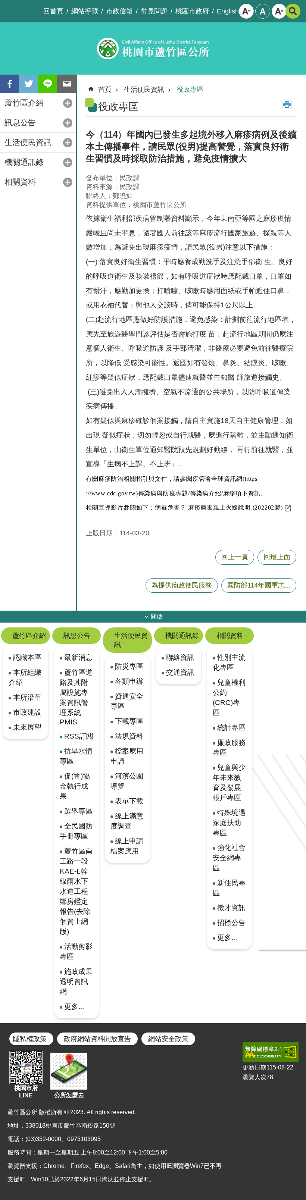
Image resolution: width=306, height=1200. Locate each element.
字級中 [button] (262, 11)
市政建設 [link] (27, 712)
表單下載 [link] (129, 801)
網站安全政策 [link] (168, 1039)
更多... (74, 1006)
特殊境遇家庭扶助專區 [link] (229, 822)
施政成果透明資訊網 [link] (76, 981)
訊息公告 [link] (20, 122)
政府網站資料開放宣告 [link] (97, 1039)
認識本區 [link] (27, 657)
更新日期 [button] (254, 1067)
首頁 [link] (105, 89)
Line (47, 84)
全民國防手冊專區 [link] (76, 831)
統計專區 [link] (231, 727)
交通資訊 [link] (180, 672)
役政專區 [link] (190, 89)
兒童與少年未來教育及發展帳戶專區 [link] (229, 782)
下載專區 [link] (129, 721)
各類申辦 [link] (129, 681)
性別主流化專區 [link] (229, 662)
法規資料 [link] (129, 736)
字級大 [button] (279, 11)
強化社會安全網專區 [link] (229, 857)
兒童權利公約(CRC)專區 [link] (229, 697)
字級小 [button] (246, 11)
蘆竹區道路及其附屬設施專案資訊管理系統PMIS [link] (76, 697)
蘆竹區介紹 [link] (24, 102)
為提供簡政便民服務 (182, 585)
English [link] (228, 11)
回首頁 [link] (53, 11)
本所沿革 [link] (27, 697)
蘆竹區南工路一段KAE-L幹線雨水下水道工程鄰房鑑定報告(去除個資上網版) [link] (76, 891)
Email (66, 84)
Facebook (9, 84)
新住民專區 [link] (229, 887)
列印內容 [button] (287, 104)
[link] (271, 1052)
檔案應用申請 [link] (126, 756)
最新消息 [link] (78, 657)
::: (6, 6)
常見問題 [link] (154, 11)
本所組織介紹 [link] (25, 677)
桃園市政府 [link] (192, 11)
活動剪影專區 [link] (76, 951)
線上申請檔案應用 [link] (126, 846)
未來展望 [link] (27, 727)
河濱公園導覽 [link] (126, 781)
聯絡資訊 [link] (180, 657)
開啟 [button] (157, 616)
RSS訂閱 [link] (78, 736)
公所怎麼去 (69, 1095)
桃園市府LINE (26, 1092)
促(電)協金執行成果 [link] (75, 786)
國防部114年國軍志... (258, 585)
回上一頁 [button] (234, 557)
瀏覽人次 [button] (254, 1077)
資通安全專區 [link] (126, 701)
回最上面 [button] (276, 557)
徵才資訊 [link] (231, 907)
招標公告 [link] (231, 922)
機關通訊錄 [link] (24, 162)
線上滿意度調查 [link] (126, 821)
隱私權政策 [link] (30, 1039)
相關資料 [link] (20, 182)
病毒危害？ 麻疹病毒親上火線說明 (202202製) (219, 507)
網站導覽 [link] (84, 11)
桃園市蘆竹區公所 (153, 48)
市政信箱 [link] (119, 11)
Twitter (28, 84)
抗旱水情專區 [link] (76, 756)
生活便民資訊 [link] (27, 142)
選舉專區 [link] (78, 811)
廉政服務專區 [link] (229, 747)
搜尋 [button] (292, 11)
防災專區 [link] (129, 666)
